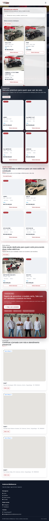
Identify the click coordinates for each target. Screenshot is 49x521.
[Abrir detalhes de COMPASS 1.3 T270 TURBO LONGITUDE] (14, 70)
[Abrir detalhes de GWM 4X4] (36, 147)
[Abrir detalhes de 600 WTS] (36, 273)
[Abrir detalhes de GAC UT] (36, 194)
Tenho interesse (14, 52)
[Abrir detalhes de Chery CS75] (14, 40)
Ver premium (6, 97)
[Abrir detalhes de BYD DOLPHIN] (13, 225)
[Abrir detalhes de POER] (35, 40)
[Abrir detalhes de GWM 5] (13, 115)
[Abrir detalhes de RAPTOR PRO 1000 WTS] (13, 273)
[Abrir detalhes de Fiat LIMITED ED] (13, 147)
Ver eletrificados (7, 176)
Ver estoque (8, 23)
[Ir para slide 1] (23, 85)
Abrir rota (6, 388)
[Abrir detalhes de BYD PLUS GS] (36, 225)
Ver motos (5, 254)
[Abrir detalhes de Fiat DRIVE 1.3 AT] (36, 115)
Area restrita (44, 518)
